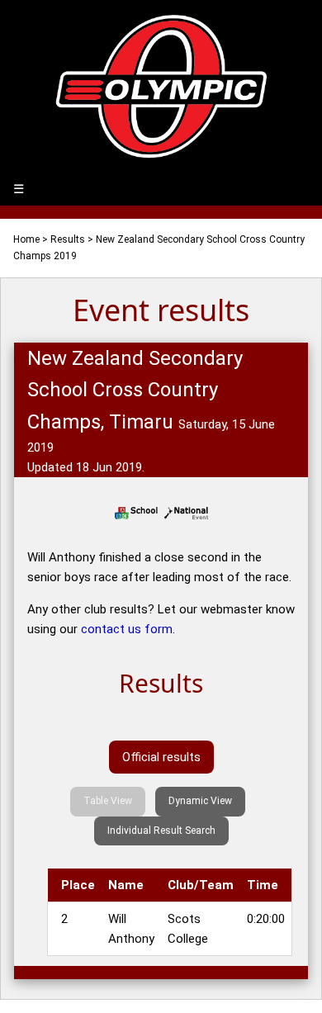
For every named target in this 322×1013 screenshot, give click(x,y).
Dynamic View (200, 801)
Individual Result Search (161, 830)
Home (26, 239)
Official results (161, 757)
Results (67, 239)
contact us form (127, 629)
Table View (107, 801)
